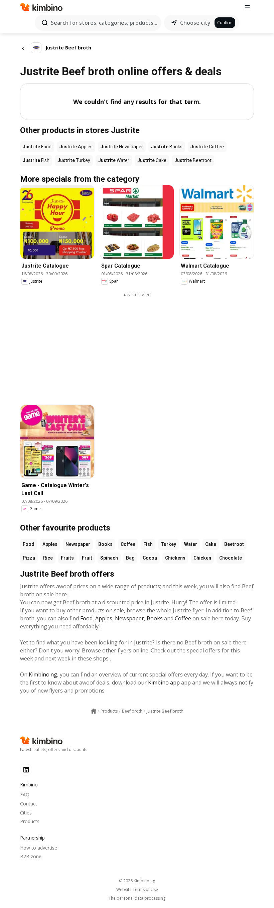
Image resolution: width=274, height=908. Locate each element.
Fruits (67, 558)
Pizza (29, 558)
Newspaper (77, 544)
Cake (210, 544)
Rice (48, 558)
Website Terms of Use (137, 889)
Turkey (168, 544)
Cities (26, 812)
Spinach (109, 558)
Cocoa (150, 558)
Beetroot (234, 544)
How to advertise (38, 848)
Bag (130, 558)
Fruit (87, 558)
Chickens (175, 558)
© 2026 (137, 881)
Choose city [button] (195, 22)
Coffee (128, 544)
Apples (49, 544)
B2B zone (30, 856)
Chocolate (230, 558)
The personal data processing (137, 898)
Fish (148, 544)
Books (105, 544)
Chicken (202, 558)
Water (190, 544)
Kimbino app (164, 682)
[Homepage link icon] (93, 711)
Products (29, 821)
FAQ (24, 794)
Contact (28, 803)
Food (28, 544)
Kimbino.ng (43, 674)
